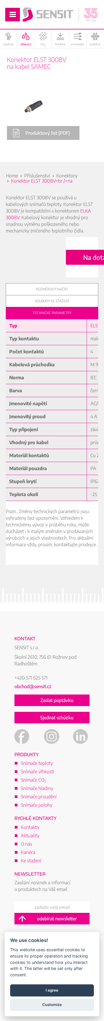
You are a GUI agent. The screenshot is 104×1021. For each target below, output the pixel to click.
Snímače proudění (39, 796)
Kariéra (28, 852)
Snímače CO (33, 780)
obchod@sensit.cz (32, 686)
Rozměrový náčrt (52, 289)
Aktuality (30, 835)
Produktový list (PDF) (47, 133)
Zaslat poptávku (56, 700)
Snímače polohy (36, 805)
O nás (26, 844)
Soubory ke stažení (52, 301)
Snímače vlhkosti (37, 771)
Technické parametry (52, 313)
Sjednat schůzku (56, 717)
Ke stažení (31, 861)
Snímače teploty (37, 763)
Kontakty (30, 827)
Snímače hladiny (37, 788)
